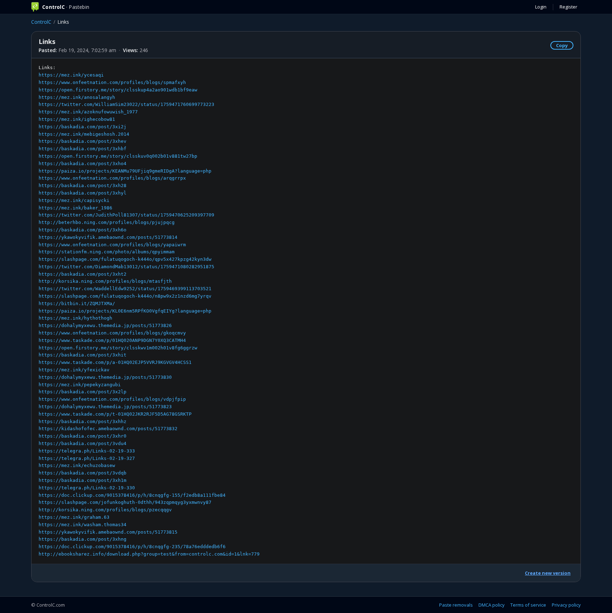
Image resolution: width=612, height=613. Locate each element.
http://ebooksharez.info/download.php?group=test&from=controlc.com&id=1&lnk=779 (149, 554)
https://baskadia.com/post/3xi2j (82, 126)
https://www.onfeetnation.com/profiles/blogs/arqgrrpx (112, 178)
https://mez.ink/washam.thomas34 (82, 524)
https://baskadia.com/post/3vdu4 (82, 443)
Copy (562, 45)
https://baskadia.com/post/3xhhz (82, 421)
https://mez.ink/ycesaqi (71, 75)
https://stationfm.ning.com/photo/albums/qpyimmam (107, 251)
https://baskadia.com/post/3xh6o (82, 229)
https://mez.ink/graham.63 (74, 517)
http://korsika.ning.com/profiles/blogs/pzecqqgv (105, 509)
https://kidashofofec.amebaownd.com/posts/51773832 (108, 428)
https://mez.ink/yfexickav (74, 369)
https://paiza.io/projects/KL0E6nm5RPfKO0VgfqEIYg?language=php (125, 311)
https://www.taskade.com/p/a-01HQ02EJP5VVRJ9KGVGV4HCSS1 (115, 362)
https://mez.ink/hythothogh (75, 318)
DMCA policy (491, 605)
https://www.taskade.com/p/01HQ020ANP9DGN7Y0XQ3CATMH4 (112, 340)
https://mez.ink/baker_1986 (75, 207)
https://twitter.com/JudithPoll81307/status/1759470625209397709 (126, 215)
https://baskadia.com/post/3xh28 (82, 185)
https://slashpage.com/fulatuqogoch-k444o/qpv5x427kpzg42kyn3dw (125, 259)
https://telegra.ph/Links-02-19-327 (87, 458)
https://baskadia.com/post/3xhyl (82, 193)
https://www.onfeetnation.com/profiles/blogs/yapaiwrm (112, 244)
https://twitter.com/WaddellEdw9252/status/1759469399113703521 (125, 288)
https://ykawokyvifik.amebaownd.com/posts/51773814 (108, 237)
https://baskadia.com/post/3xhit (82, 355)
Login (540, 7)
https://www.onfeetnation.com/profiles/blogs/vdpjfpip (112, 399)
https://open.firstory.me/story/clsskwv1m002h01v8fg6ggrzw (118, 347)
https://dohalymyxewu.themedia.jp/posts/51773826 (105, 325)
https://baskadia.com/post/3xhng (82, 539)
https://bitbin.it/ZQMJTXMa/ (77, 303)
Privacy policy (566, 605)
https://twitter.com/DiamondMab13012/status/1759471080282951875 (126, 266)
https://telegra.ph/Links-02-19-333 (87, 451)
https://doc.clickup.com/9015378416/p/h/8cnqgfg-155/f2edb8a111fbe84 (132, 495)
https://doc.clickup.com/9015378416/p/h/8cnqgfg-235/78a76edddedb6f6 (132, 546)
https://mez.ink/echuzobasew (77, 465)
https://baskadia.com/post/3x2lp (82, 391)
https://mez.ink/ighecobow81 (77, 119)
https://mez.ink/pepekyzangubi (80, 384)
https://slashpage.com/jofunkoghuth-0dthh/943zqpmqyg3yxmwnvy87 (125, 502)
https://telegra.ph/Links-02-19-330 (87, 487)
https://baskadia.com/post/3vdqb (82, 473)
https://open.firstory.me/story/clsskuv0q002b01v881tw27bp (118, 156)
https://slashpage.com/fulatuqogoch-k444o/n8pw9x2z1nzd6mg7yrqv (125, 296)
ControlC (41, 21)
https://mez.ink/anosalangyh (77, 97)
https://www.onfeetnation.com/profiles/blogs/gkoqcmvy (112, 333)
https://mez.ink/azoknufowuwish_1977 (88, 111)
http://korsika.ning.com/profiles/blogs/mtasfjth (105, 281)
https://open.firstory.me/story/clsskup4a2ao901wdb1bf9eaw (118, 89)
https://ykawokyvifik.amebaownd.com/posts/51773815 (108, 532)
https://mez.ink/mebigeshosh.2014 (84, 134)
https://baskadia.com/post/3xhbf (82, 148)
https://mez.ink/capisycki (74, 200)
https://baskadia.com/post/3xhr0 (82, 436)
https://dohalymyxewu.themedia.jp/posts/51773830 (105, 377)
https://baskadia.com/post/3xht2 (82, 274)
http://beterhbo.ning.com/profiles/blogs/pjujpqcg (107, 222)
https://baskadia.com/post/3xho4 (82, 163)
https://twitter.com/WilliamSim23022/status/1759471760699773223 (126, 104)
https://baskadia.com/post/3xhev (82, 141)
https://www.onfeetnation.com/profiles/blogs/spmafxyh (112, 82)
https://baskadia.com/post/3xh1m (82, 480)
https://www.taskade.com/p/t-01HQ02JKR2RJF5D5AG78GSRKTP (115, 414)
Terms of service (528, 605)
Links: (149, 311)
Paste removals (456, 605)
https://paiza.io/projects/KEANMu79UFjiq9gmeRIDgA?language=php (125, 171)
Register (568, 7)
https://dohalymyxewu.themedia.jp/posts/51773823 (105, 406)
